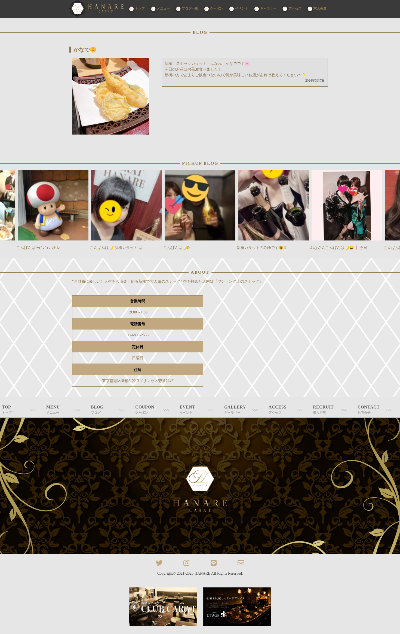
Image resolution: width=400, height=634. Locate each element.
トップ (140, 8)
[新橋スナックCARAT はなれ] (96, 9)
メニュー (163, 8)
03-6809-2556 (138, 335)
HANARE (202, 573)
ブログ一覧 (190, 8)
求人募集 (320, 8)
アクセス (294, 8)
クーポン (216, 8)
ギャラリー (268, 8)
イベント (241, 8)
